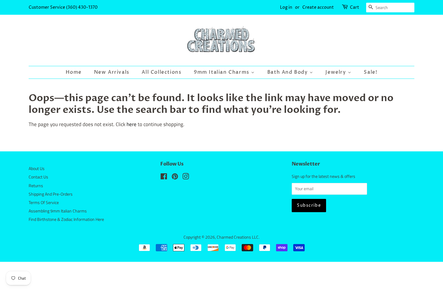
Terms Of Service (44, 202)
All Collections (161, 72)
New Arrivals (112, 72)
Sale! (370, 72)
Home (74, 72)
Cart (354, 7)
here (132, 124)
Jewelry (336, 72)
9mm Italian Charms (222, 72)
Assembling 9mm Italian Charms (58, 211)
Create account (318, 7)
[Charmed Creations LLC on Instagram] (185, 177)
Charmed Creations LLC (238, 237)
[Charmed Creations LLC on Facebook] (163, 177)
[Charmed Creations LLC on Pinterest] (174, 177)
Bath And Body (288, 72)
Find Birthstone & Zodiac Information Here (66, 219)
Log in (286, 7)
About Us (37, 168)
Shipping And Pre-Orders (51, 194)
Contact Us (38, 177)
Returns (36, 185)
